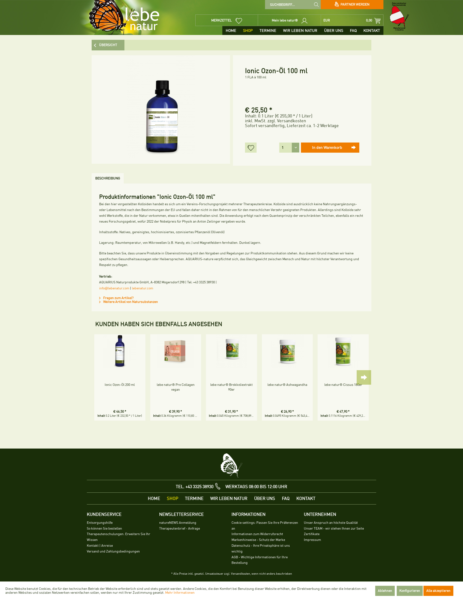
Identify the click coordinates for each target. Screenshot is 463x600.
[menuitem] (293, 4)
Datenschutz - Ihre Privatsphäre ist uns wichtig (261, 548)
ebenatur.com (119, 288)
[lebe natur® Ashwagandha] (287, 351)
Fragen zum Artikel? (118, 298)
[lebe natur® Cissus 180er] (343, 351)
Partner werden (354, 4)
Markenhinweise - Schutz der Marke (258, 540)
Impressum (312, 540)
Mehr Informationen (180, 592)
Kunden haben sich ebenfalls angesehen (158, 324)
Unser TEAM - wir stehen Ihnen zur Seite (334, 528)
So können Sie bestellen (104, 528)
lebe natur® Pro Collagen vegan (176, 387)
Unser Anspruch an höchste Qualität (331, 523)
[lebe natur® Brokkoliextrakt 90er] (231, 351)
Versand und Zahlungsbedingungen (113, 551)
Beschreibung (107, 178)
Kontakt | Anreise (100, 545)
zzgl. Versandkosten (286, 120)
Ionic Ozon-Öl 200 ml (120, 385)
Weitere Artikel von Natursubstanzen (130, 302)
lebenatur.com (142, 288)
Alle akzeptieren (438, 591)
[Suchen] (316, 4)
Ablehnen (385, 591)
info (102, 288)
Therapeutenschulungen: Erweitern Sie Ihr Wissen (118, 537)
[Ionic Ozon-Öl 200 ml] (119, 351)
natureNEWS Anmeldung (177, 523)
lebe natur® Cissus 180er (343, 385)
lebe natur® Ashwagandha (287, 385)
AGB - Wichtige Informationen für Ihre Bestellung (260, 560)
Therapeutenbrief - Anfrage (179, 528)
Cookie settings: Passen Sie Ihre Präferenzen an (265, 525)
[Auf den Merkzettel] (251, 148)
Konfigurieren (409, 591)
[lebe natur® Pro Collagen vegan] (175, 351)
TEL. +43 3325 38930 (194, 486)
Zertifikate (312, 534)
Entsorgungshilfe (100, 523)
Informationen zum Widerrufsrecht (257, 534)
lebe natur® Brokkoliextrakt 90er (231, 387)
